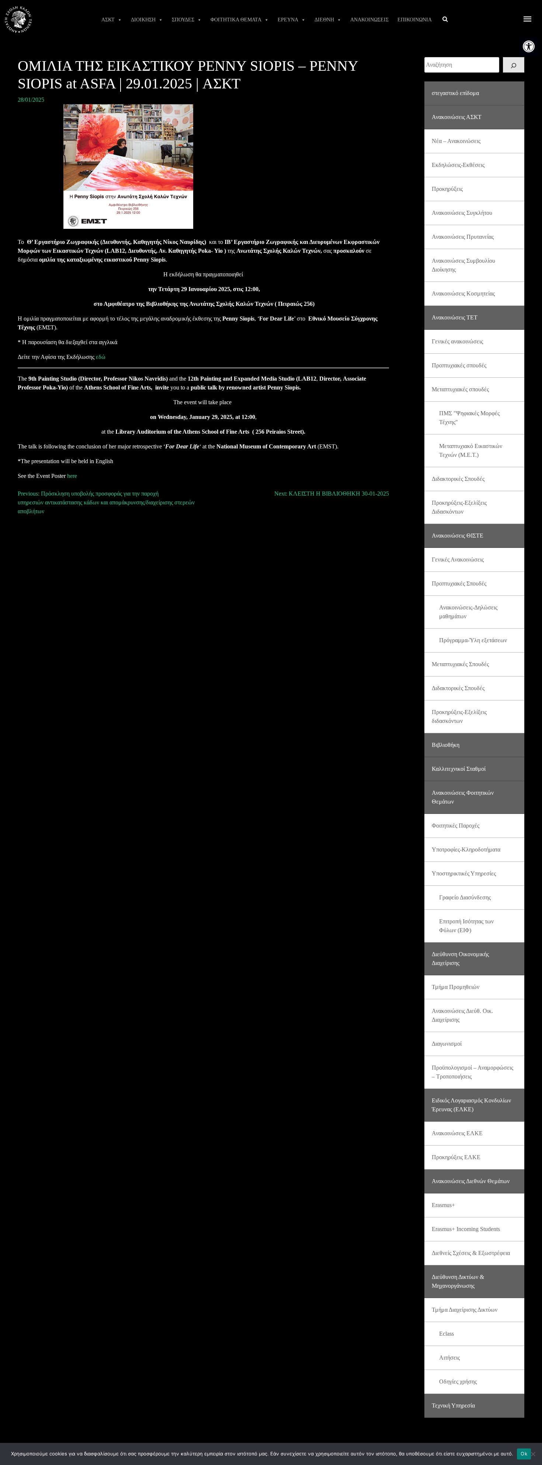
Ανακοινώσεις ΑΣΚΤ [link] (457, 117)
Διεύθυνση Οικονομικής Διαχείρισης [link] (460, 958)
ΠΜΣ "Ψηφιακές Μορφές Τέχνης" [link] (469, 417)
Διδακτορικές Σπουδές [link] (458, 479)
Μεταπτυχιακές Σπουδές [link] (460, 664)
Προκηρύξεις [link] (447, 189)
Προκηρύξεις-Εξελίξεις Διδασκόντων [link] (459, 507)
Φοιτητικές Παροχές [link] (455, 825)
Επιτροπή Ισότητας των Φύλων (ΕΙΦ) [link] (466, 925)
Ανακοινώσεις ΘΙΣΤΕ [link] (457, 535)
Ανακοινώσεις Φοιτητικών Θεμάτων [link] (463, 797)
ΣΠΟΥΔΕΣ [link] (183, 19)
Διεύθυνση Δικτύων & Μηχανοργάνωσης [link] (458, 1281)
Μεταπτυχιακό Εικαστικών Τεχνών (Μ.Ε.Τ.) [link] (470, 450)
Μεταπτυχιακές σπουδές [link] (460, 389)
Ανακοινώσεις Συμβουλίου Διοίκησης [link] (463, 265)
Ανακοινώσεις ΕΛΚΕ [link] (457, 1133)
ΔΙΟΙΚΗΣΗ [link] (143, 19)
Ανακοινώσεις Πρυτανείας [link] (463, 237)
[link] (528, 46)
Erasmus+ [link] (443, 1205)
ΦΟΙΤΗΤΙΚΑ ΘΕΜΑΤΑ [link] (236, 19)
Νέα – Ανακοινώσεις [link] (456, 141)
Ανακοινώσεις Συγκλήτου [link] (462, 213)
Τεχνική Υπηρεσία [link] (453, 1405)
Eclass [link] (446, 1334)
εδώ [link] (100, 357)
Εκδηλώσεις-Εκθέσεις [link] (458, 165)
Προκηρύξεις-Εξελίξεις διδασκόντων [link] (459, 716)
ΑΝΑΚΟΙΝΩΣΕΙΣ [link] (369, 19)
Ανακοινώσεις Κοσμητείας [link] (463, 293)
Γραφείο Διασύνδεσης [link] (465, 897)
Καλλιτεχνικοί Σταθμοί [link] (459, 769)
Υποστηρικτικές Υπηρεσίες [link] (464, 873)
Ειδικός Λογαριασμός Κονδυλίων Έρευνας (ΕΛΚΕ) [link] (471, 1104)
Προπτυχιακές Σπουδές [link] (459, 583)
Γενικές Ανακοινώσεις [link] (458, 559)
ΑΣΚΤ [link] (108, 19)
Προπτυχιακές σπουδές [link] (459, 365)
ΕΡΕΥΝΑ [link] (288, 19)
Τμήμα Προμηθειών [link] (455, 987)
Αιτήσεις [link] (449, 1357)
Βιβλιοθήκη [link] (445, 745)
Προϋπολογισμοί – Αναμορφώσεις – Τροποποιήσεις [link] (472, 1072)
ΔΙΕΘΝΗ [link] (324, 19)
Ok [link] (524, 1454)
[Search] (513, 65)
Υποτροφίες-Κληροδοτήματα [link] (466, 849)
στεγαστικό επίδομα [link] (455, 93)
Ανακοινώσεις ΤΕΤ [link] (454, 317)
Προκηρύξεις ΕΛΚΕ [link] (456, 1157)
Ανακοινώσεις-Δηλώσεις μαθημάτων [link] (468, 611)
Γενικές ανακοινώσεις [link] (457, 341)
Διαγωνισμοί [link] (447, 1044)
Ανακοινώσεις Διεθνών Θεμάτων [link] (471, 1181)
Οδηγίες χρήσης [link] (458, 1381)
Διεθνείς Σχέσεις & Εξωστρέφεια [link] (471, 1253)
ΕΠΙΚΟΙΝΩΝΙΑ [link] (414, 19)
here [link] (72, 476)
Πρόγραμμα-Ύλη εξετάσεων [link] (473, 640)
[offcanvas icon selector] (528, 20)
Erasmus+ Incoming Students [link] (466, 1229)
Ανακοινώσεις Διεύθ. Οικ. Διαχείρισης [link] (462, 1015)
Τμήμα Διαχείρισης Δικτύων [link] (464, 1310)
